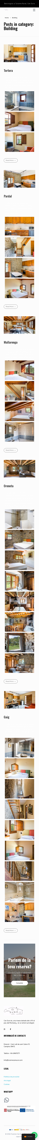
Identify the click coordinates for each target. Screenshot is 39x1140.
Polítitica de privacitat (11, 1077)
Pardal (8, 196)
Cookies (7, 1084)
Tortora (8, 70)
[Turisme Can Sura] (9, 10)
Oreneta (8, 486)
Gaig (6, 717)
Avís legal (7, 1081)
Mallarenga (10, 342)
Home (7, 18)
